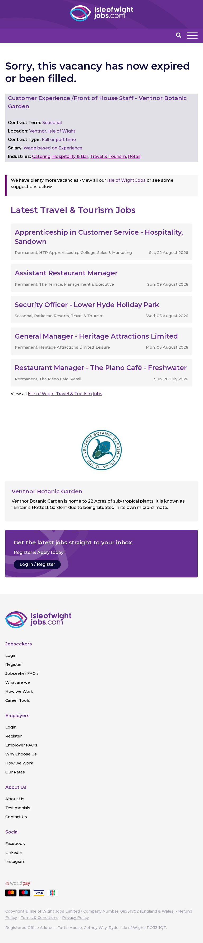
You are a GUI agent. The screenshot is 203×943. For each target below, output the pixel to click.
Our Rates (15, 772)
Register (13, 664)
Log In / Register (37, 564)
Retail (134, 156)
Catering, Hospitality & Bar (60, 156)
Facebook (15, 843)
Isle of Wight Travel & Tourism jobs (65, 393)
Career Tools (17, 700)
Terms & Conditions (39, 917)
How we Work (19, 691)
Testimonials (17, 807)
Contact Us (16, 816)
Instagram (15, 861)
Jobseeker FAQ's (22, 673)
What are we (17, 682)
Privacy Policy (75, 917)
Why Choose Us (21, 754)
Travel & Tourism (108, 156)
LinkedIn (13, 852)
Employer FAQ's (21, 745)
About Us (14, 798)
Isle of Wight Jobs (126, 180)
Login (10, 655)
